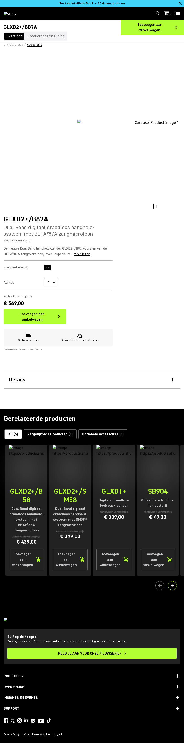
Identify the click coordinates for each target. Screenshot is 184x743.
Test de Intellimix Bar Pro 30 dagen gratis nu (92, 4)
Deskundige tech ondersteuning (79, 340)
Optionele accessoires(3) (103, 434)
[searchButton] (157, 13)
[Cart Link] (167, 13)
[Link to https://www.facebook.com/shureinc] (6, 720)
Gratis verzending (28, 340)
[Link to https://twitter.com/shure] (12, 720)
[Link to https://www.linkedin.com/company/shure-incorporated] (26, 720)
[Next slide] (172, 585)
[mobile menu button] (177, 13)
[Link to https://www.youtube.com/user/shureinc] (41, 721)
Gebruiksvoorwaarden (37, 734)
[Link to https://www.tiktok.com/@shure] (48, 720)
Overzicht (14, 36)
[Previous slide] (159, 585)
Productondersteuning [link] (46, 36)
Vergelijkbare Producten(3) (50, 434)
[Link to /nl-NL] (13, 13)
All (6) (13, 434)
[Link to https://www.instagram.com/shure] (19, 720)
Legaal (58, 734)
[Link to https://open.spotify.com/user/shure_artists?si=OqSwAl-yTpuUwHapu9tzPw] (33, 720)
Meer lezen (82, 254)
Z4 (47, 267)
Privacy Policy (12, 734)
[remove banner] (180, 3)
